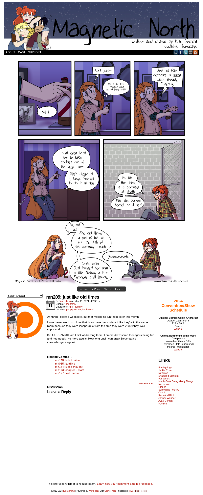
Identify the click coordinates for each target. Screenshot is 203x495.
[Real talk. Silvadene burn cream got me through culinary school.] (101, 283)
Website (178, 329)
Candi (161, 392)
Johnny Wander (166, 398)
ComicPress (110, 491)
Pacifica (162, 403)
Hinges (162, 387)
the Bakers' (88, 309)
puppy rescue (73, 309)
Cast (21, 52)
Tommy (78, 306)
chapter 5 (71, 304)
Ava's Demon (165, 400)
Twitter (185, 52)
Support (34, 52)
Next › (107, 289)
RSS (195, 52)
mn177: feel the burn (68, 373)
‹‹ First (84, 289)
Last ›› (119, 289)
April (71, 306)
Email (190, 52)
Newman (163, 373)
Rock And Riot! (166, 395)
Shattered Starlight (168, 375)
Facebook (180, 52)
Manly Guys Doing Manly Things (175, 381)
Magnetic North (101, 26)
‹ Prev (96, 289)
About (10, 52)
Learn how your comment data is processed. (125, 483)
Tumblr (175, 52)
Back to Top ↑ (141, 491)
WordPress (94, 491)
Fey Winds (164, 378)
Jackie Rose (165, 370)
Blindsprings (165, 367)
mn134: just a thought (68, 366)
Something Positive (168, 389)
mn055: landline (65, 363)
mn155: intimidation (67, 360)
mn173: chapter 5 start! (69, 369)
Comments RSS (145, 383)
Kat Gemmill (69, 491)
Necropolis (164, 384)
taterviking (65, 301)
